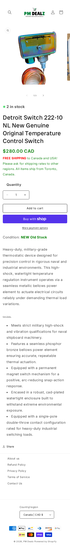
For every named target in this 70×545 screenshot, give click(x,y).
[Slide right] (43, 95)
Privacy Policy (16, 470)
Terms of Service (18, 477)
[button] (10, 12)
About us (13, 458)
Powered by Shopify (45, 541)
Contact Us (14, 483)
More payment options (35, 227)
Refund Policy (16, 464)
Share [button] (10, 446)
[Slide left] (27, 95)
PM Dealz (28, 541)
